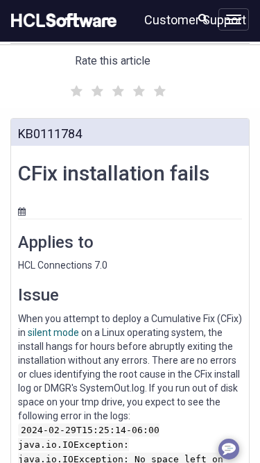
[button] (203, 18)
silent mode (53, 332)
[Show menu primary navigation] (233, 19)
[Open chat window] (228, 449)
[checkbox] (75, 87)
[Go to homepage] (61, 21)
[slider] (116, 89)
